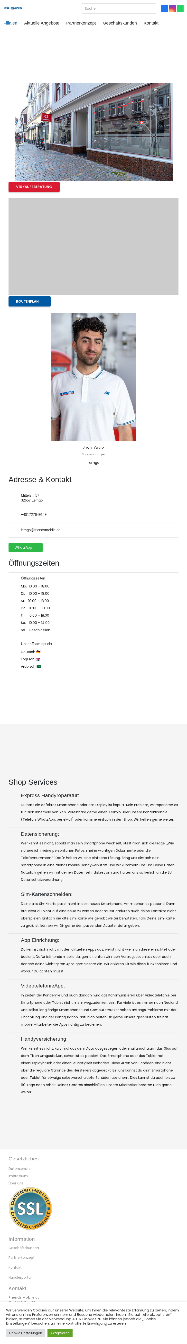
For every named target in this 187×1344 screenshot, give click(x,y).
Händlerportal (20, 1277)
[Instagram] (172, 8)
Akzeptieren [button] (60, 1333)
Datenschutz (19, 1168)
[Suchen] (150, 8)
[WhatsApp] (180, 8)
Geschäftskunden (24, 1247)
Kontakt (15, 1267)
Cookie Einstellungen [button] (25, 1333)
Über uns (16, 1183)
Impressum (18, 1176)
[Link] (13, 8)
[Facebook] (164, 8)
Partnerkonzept (22, 1257)
